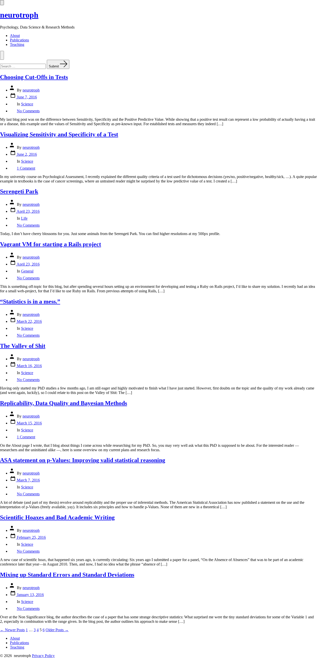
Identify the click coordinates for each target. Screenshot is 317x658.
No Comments (28, 111)
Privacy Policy (43, 656)
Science (27, 104)
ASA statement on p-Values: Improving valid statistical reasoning (82, 460)
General (27, 271)
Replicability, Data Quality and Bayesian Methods (63, 403)
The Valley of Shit (22, 346)
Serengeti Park (19, 191)
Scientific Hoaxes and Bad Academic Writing (57, 517)
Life (24, 218)
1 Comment (26, 168)
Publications (19, 40)
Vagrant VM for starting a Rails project (50, 244)
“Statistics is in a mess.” (30, 301)
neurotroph (31, 90)
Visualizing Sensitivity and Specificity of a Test (59, 134)
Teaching (17, 44)
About (15, 35)
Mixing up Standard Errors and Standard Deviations (67, 574)
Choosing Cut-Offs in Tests (34, 77)
